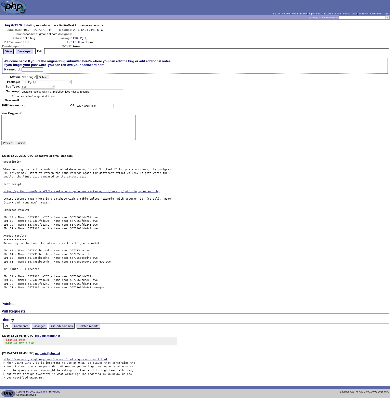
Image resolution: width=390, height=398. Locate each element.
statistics (363, 13)
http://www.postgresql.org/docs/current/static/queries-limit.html (55, 359)
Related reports (88, 326)
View (8, 51)
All (6, 326)
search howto (350, 13)
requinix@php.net (47, 335)
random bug (376, 13)
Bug (6, 25)
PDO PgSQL (81, 38)
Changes (39, 326)
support (286, 13)
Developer (24, 51)
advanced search (332, 13)
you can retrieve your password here (76, 65)
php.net (276, 13)
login (387, 13)
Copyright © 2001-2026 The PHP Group (38, 391)
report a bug (315, 13)
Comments (21, 326)
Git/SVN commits (62, 326)
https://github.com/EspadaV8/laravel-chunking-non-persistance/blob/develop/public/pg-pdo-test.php (81, 191)
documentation (299, 13)
